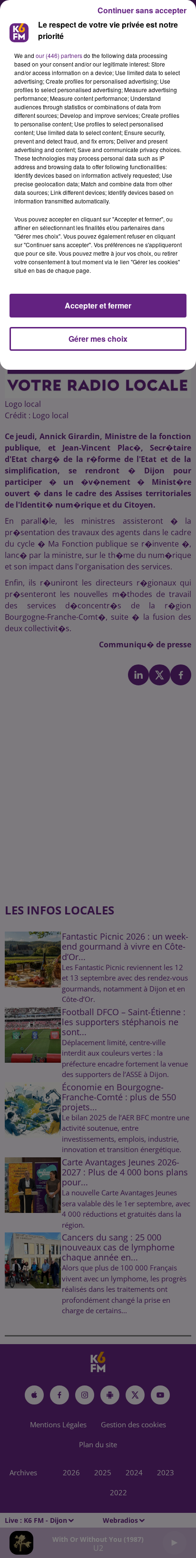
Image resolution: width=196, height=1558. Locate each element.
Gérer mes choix (98, 338)
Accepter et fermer (98, 305)
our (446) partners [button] (59, 55)
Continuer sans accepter (142, 10)
